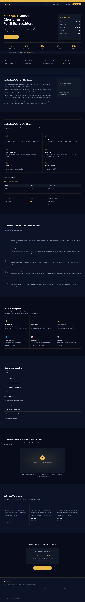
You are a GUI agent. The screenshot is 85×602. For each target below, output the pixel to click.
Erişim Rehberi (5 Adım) (50, 60)
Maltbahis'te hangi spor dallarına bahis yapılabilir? (42, 400)
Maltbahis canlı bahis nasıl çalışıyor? (42, 418)
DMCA (64, 588)
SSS (63, 4)
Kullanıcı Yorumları (49, 63)
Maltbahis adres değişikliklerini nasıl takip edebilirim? (42, 405)
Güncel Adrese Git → (11, 37)
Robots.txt (65, 585)
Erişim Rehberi (20, 52)
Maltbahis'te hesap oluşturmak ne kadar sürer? (42, 409)
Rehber (58, 4)
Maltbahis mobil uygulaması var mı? (42, 413)
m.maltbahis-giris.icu (42, 555)
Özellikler (52, 4)
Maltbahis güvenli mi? (42, 396)
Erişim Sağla (77, 4)
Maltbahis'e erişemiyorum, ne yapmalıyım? (42, 387)
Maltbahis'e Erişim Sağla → (42, 568)
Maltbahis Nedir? (8, 60)
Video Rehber (28, 63)
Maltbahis (7, 4)
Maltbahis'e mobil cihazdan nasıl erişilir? (42, 383)
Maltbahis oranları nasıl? (42, 392)
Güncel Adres (68, 63)
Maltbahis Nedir (45, 583)
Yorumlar (68, 4)
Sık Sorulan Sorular (9, 63)
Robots (77, 598)
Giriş (47, 4)
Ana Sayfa (6, 52)
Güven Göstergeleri (69, 60)
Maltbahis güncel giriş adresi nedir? (42, 378)
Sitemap (65, 583)
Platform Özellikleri (29, 60)
